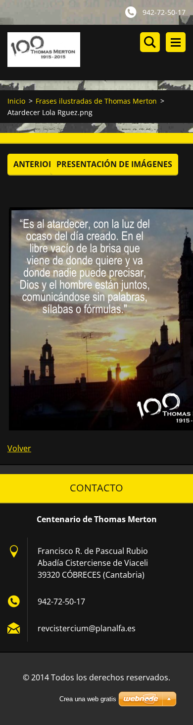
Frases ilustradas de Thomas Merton (96, 101)
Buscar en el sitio (150, 42)
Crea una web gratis (87, 699)
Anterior (33, 164)
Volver (19, 448)
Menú (176, 42)
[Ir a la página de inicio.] (100, 52)
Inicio (16, 101)
